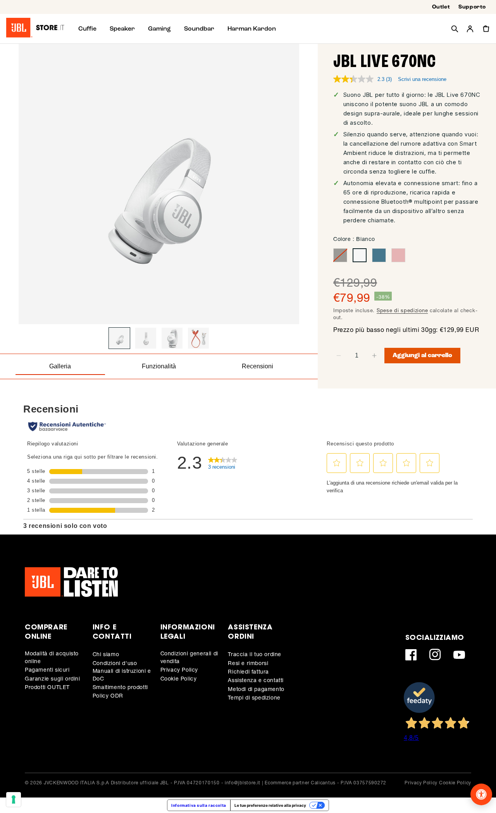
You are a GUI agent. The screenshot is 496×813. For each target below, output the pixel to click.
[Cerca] (454, 28)
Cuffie (87, 29)
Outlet (441, 6)
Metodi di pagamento (256, 689)
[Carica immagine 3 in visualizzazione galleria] (172, 338)
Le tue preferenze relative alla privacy (270, 805)
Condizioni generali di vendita (189, 657)
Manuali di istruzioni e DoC (122, 674)
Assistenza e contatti (256, 680)
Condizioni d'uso (115, 663)
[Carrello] (485, 28)
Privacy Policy (179, 669)
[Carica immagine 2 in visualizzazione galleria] (146, 338)
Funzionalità (159, 366)
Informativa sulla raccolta (198, 805)
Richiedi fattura (248, 671)
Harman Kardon (251, 29)
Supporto (472, 6)
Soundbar (199, 29)
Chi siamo (106, 654)
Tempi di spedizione (254, 697)
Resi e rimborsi (248, 663)
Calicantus (323, 782)
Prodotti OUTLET (47, 687)
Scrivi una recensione (422, 79)
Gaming (159, 29)
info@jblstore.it (242, 782)
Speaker (122, 29)
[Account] (470, 28)
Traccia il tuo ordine (254, 654)
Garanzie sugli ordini (52, 678)
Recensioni (257, 366)
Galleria (60, 366)
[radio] (340, 255)
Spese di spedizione (402, 310)
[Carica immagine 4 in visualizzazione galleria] (198, 338)
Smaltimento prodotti (120, 687)
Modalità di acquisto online (52, 657)
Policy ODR (108, 695)
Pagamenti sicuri (47, 669)
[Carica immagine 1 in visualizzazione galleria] (119, 338)
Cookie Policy (178, 678)
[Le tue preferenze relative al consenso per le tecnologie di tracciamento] (13, 799)
